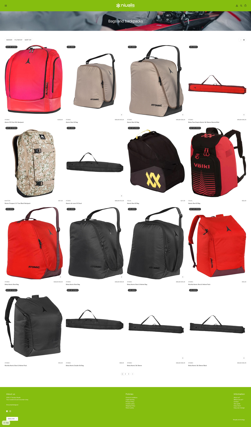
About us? (237, 397)
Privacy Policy (130, 401)
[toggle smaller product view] (244, 40)
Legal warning (130, 399)
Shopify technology (239, 419)
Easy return (237, 406)
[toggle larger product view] (240, 40)
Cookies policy (130, 403)
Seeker (9, 40)
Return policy (130, 408)
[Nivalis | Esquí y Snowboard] (125, 5)
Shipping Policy (130, 406)
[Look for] (241, 5)
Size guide (237, 403)
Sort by (28, 40)
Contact (236, 401)
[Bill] (237, 5)
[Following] (132, 374)
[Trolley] (245, 5)
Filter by (18, 40)
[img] (7, 411)
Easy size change (239, 408)
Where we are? (238, 399)
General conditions (131, 397)
